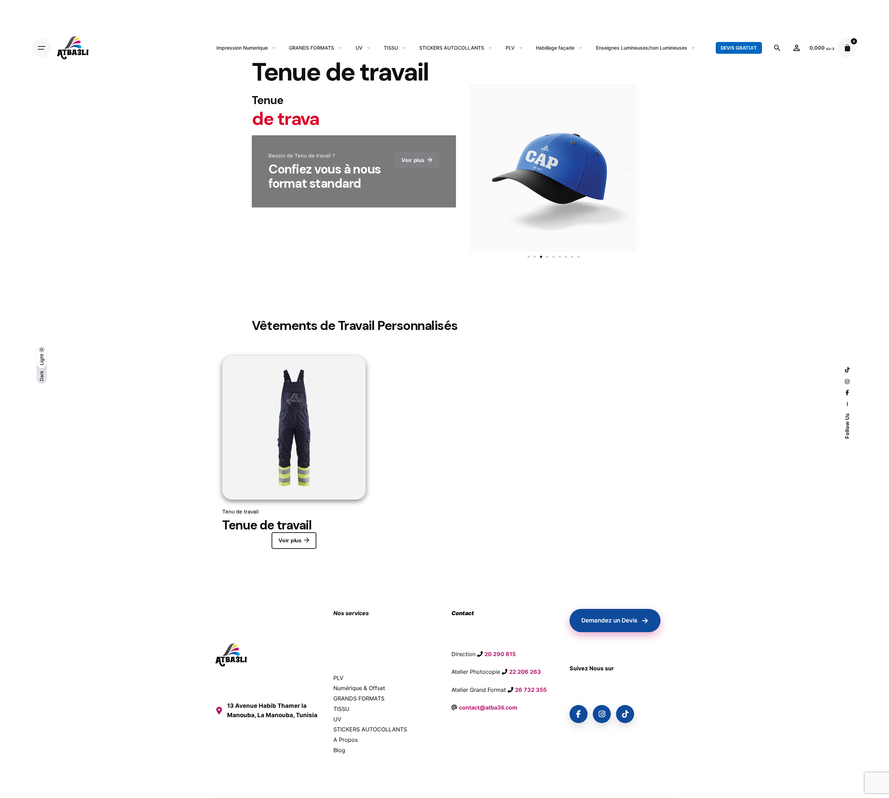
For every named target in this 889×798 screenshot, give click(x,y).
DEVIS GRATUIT (739, 48)
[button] (477, 168)
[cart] (847, 48)
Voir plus (290, 540)
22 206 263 (525, 671)
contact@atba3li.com (488, 707)
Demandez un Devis (615, 620)
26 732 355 (531, 689)
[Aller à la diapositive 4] (547, 257)
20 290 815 (500, 654)
